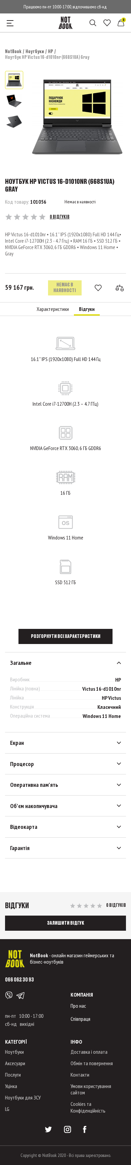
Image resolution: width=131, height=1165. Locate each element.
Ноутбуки (35, 51)
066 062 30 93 (19, 979)
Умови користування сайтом (91, 1089)
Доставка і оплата (89, 1051)
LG (7, 1109)
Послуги (13, 1074)
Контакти (80, 1074)
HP (50, 51)
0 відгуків (60, 216)
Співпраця (80, 1018)
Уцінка (11, 1086)
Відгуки (87, 309)
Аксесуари (15, 1063)
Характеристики (53, 309)
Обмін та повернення (92, 1063)
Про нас (78, 1005)
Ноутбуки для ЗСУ (23, 1097)
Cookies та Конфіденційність (88, 1107)
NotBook (13, 51)
